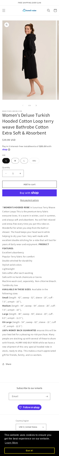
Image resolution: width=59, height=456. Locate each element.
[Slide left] (23, 105)
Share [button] (8, 364)
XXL (36, 161)
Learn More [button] (11, 442)
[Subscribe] (46, 396)
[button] (3, 10)
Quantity (6, 167)
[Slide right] (36, 105)
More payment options (29, 200)
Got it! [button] (29, 450)
